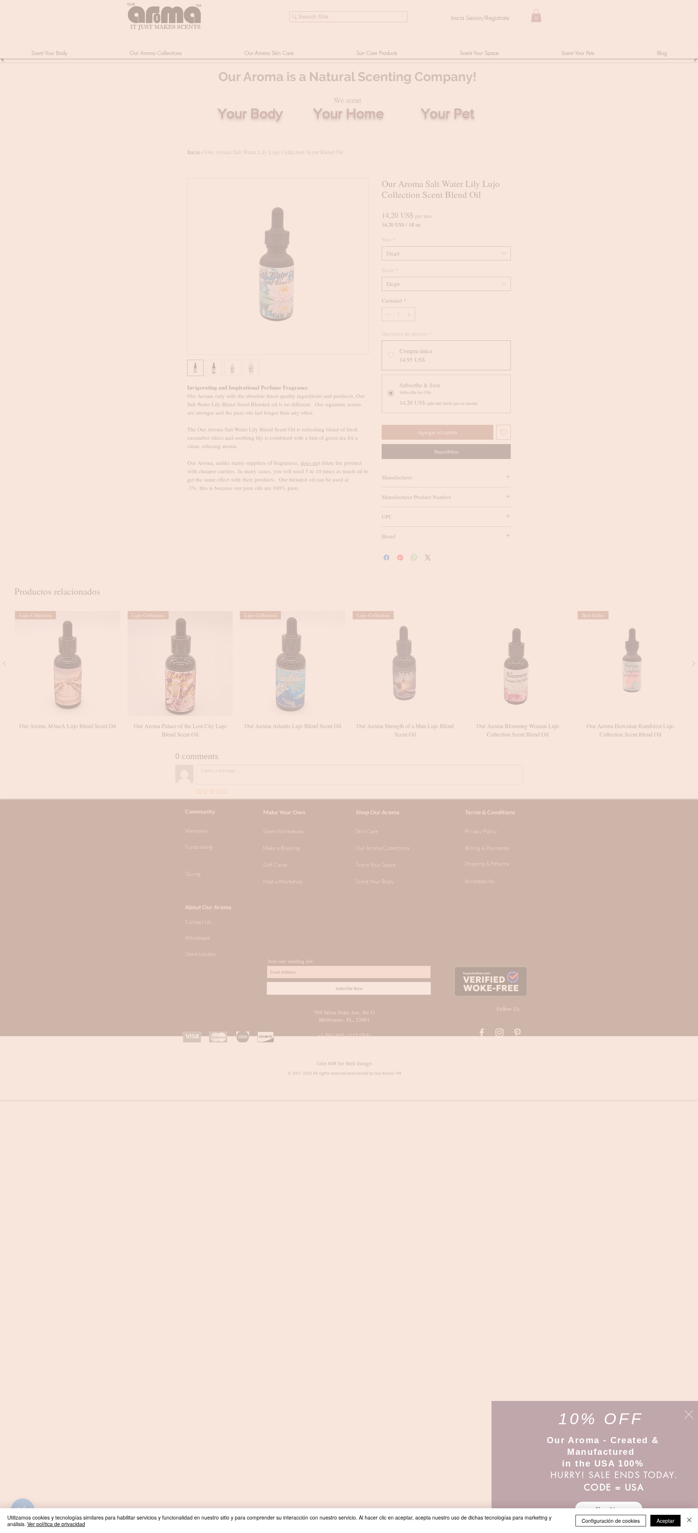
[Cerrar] (689, 1520)
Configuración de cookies (611, 1520)
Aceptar (665, 1520)
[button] (689, 1414)
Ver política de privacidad (56, 1524)
